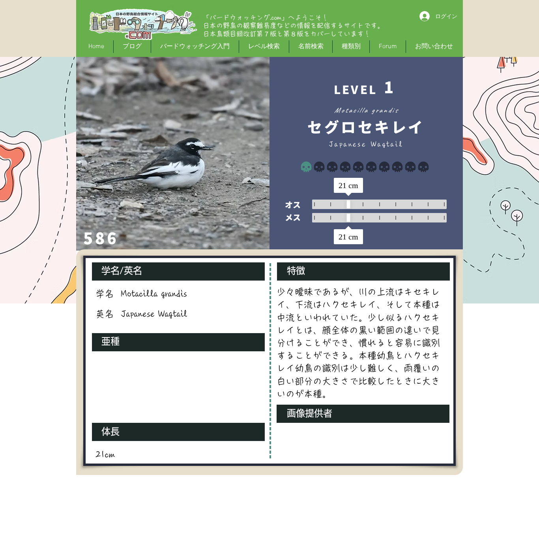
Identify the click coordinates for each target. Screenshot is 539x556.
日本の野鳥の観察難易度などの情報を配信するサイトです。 (293, 25)
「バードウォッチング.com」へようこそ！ (265, 17)
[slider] (348, 204)
